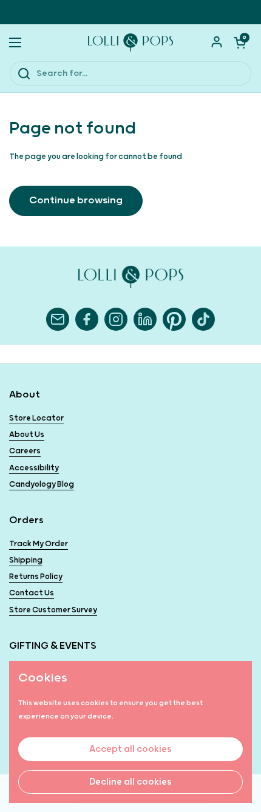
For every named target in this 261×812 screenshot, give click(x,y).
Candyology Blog (41, 484)
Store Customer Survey (53, 610)
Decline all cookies (130, 782)
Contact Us (31, 593)
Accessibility (34, 468)
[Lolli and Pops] (130, 42)
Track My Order (38, 544)
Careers (25, 451)
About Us (26, 434)
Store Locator (36, 418)
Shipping (25, 560)
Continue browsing (76, 200)
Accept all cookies (130, 749)
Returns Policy (36, 576)
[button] (240, 42)
